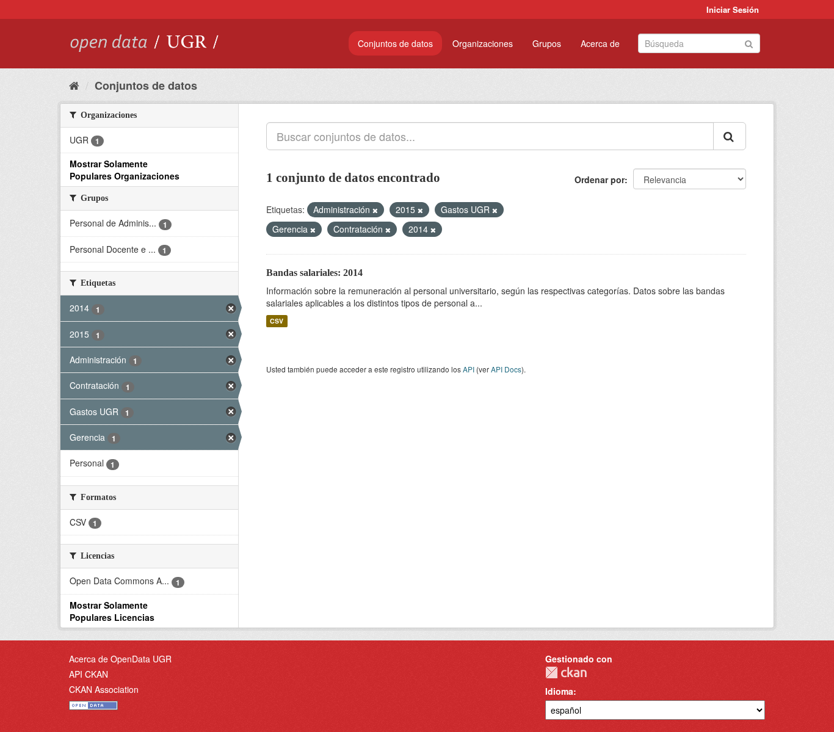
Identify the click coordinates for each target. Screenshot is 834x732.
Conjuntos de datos (395, 43)
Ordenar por (600, 179)
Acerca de (600, 43)
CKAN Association (104, 689)
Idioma (559, 691)
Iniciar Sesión (732, 9)
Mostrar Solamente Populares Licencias (112, 611)
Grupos (546, 43)
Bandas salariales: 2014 (314, 272)
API (468, 369)
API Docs (506, 369)
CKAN (566, 672)
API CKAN (88, 674)
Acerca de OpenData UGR (120, 659)
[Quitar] (375, 210)
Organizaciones (482, 43)
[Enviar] (749, 42)
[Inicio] (74, 85)
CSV (276, 320)
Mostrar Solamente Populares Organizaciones (124, 170)
